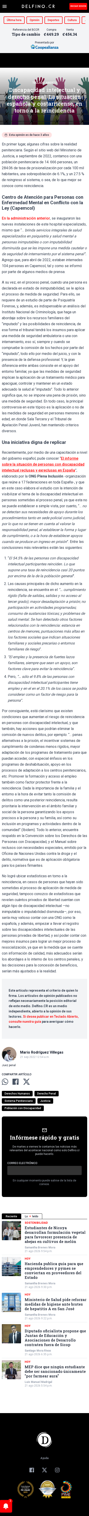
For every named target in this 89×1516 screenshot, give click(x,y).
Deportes (53, 20)
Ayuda (44, 1458)
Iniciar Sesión (78, 6)
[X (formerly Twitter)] (44, 1470)
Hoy (28, 1258)
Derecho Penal (46, 1093)
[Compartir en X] (26, 1081)
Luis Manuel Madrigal (38, 1382)
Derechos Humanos (17, 1093)
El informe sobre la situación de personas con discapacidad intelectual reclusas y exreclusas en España (43, 464)
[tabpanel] (44, 1304)
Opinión (34, 20)
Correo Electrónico (22, 1163)
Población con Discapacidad (23, 1108)
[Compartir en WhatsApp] (5, 1082)
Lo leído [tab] (31, 1216)
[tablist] (44, 1216)
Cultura (72, 20)
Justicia (45, 1101)
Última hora (14, 20)
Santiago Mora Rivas (38, 1350)
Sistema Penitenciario (19, 1101)
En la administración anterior (26, 218)
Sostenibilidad (36, 1222)
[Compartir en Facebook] (15, 1081)
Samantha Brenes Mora (40, 1247)
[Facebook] (31, 1470)
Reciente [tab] (11, 1216)
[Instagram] (57, 1470)
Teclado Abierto (44, 82)
